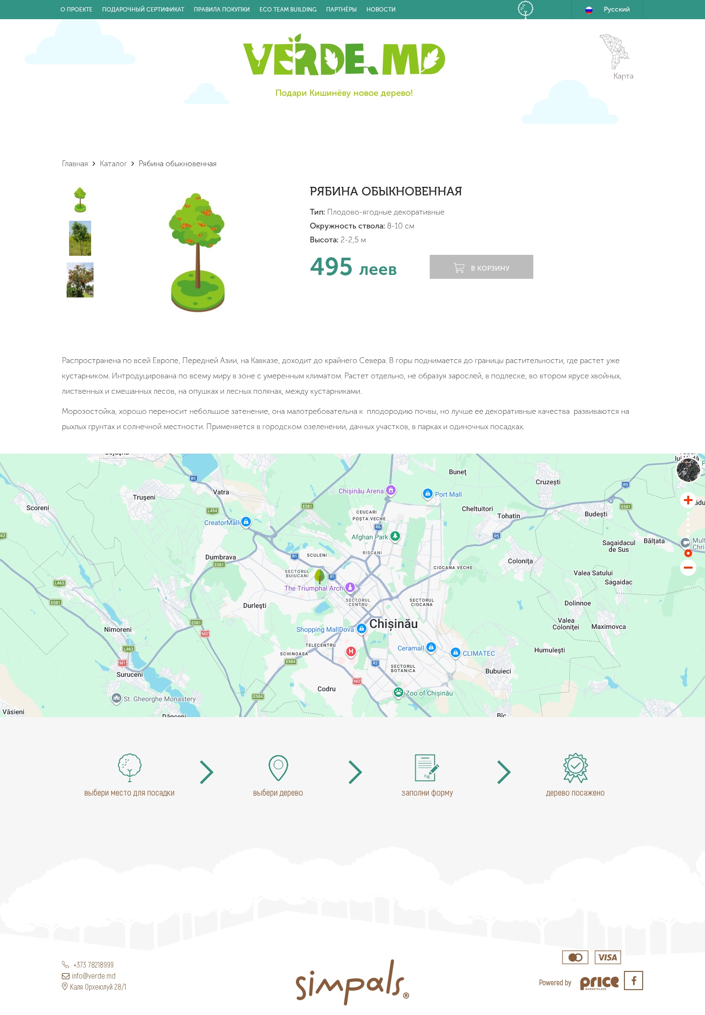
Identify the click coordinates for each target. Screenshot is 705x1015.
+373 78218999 (92, 964)
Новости (381, 9)
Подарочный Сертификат (143, 9)
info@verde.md (94, 975)
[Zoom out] (688, 567)
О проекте (76, 9)
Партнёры (341, 9)
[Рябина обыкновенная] (320, 576)
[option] (197, 251)
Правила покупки (222, 9)
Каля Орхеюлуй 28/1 (98, 986)
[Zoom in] (688, 500)
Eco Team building (288, 9)
